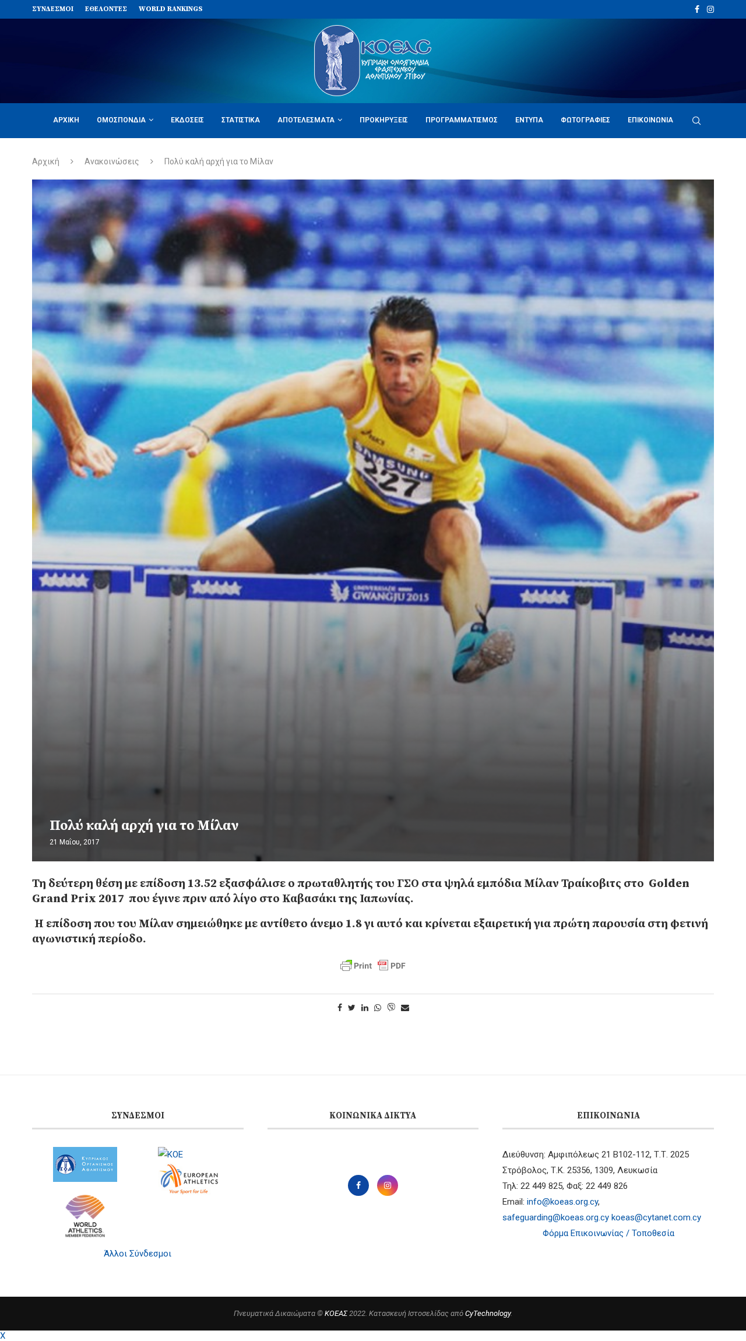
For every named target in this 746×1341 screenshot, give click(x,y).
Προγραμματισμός (461, 120)
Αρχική (66, 120)
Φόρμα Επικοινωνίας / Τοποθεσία (608, 1233)
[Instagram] (710, 9)
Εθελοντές (106, 9)
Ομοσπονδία (121, 120)
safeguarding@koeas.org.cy (555, 1217)
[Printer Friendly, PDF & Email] (373, 965)
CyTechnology (488, 1313)
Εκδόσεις (187, 120)
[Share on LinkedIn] (364, 1007)
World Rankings (171, 9)
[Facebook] (697, 9)
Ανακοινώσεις (112, 161)
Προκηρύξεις (384, 120)
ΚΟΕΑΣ (336, 1313)
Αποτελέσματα (306, 120)
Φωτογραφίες (585, 120)
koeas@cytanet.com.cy (656, 1217)
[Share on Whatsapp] (377, 1007)
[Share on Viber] (391, 1008)
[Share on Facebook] (339, 1007)
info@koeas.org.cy (562, 1201)
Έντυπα (529, 120)
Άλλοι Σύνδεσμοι (137, 1253)
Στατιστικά (240, 120)
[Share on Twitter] (352, 1007)
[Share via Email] (405, 1007)
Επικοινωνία (650, 120)
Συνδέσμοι (52, 9)
